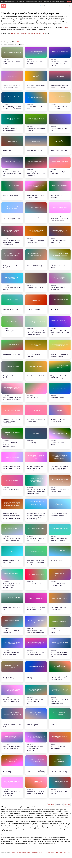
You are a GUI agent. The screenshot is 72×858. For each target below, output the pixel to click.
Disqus (69, 852)
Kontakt (28, 852)
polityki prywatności (60, 1)
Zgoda (69, 1)
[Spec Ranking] (3, 6)
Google (60, 852)
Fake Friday (64, 27)
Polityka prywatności (34, 852)
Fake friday (19, 852)
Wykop (65, 852)
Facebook (56, 852)
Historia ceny (13, 852)
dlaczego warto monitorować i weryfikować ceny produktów (28, 33)
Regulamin (41, 852)
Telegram (52, 852)
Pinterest (48, 852)
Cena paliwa (24, 852)
